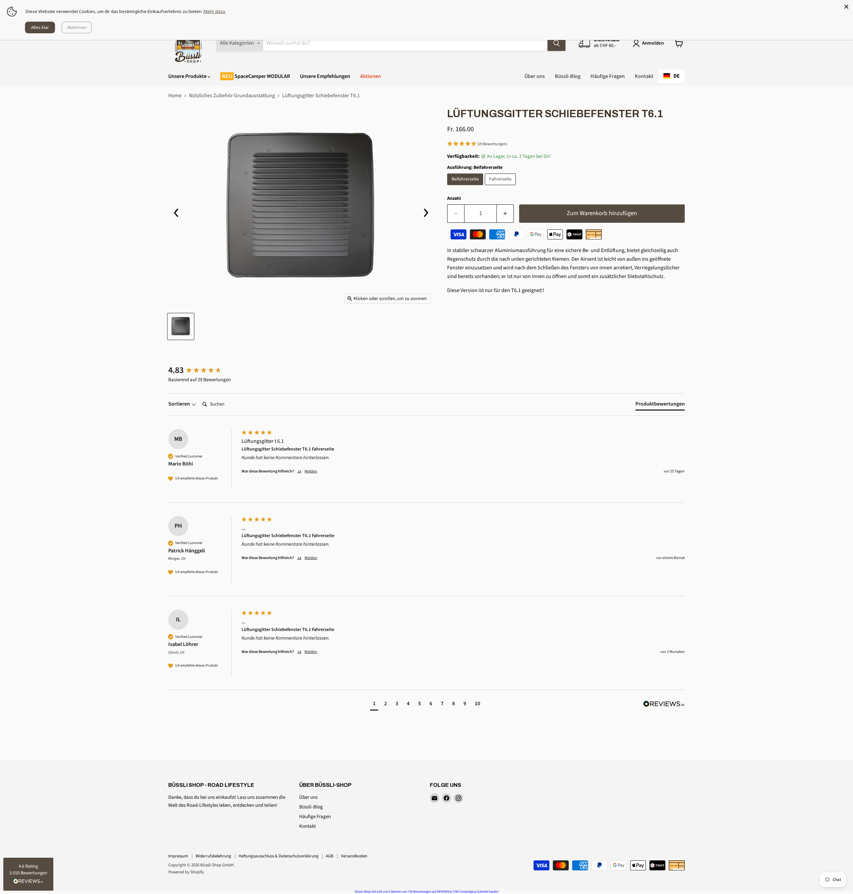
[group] (203, 370)
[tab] (660, 405)
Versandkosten (354, 856)
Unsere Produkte (188, 76)
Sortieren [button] (179, 404)
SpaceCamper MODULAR (262, 76)
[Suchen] (556, 43)
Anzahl (454, 198)
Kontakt (644, 76)
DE (676, 76)
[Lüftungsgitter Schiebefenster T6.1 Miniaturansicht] (181, 326)
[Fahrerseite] (501, 186)
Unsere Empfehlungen (325, 76)
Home (175, 96)
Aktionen (370, 76)
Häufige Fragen (607, 76)
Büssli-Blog (567, 76)
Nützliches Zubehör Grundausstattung (232, 96)
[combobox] (671, 76)
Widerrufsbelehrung (213, 856)
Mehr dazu (214, 11)
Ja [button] (299, 471)
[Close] (846, 6)
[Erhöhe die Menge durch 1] (505, 213)
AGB (330, 856)
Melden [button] (311, 471)
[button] (566, 144)
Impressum (178, 856)
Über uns (534, 76)
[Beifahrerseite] (466, 186)
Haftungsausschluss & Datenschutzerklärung (279, 856)
